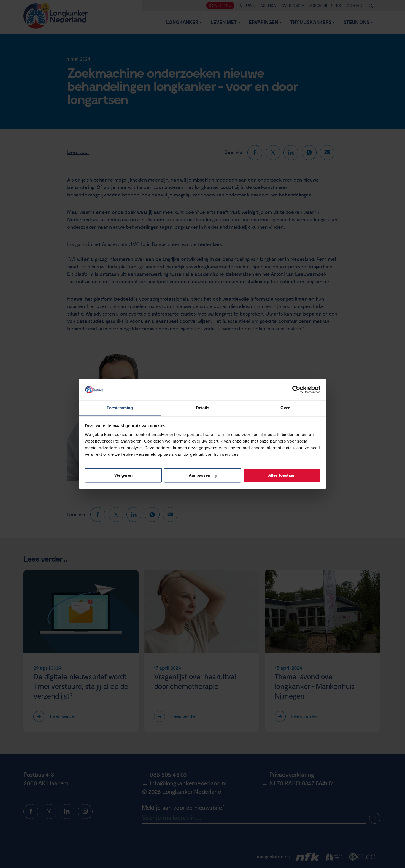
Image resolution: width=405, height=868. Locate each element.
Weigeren (123, 475)
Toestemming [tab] (120, 407)
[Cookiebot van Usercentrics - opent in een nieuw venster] (296, 390)
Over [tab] (285, 407)
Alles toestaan (281, 475)
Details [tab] (202, 407)
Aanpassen (199, 475)
